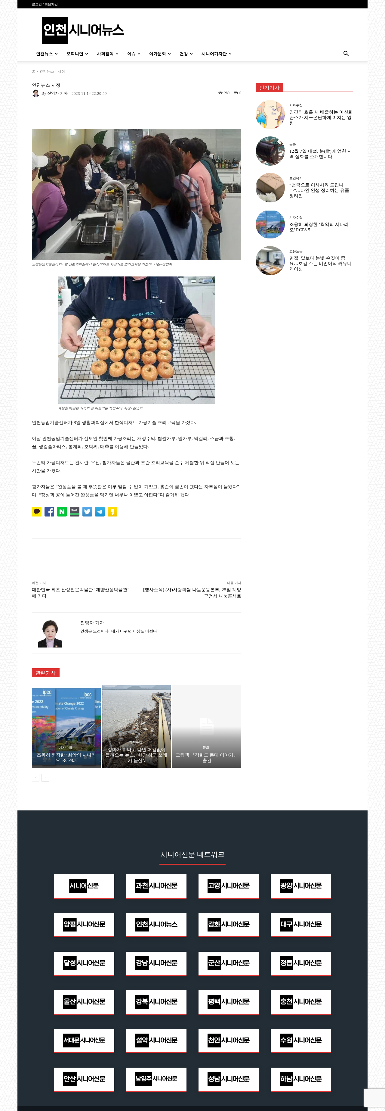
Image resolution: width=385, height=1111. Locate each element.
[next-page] (45, 778)
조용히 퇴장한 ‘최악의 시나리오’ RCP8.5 (66, 758)
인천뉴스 (44, 53)
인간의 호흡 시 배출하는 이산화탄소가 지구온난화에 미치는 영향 (321, 117)
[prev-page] (35, 778)
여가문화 (157, 53)
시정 (61, 71)
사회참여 (105, 53)
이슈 (131, 53)
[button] (346, 54)
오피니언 (74, 53)
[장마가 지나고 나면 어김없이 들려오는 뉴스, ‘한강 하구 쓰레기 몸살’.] (136, 726)
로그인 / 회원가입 (45, 4)
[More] (217, 554)
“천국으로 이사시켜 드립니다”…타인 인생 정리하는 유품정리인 (319, 190)
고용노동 (296, 251)
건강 (184, 53)
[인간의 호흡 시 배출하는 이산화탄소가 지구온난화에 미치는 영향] (270, 114)
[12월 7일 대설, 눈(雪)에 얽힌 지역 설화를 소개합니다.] (270, 151)
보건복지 (296, 178)
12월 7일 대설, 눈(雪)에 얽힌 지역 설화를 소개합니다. (320, 154)
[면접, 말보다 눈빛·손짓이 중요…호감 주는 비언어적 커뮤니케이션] (270, 260)
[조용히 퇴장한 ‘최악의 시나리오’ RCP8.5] (66, 726)
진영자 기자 (57, 93)
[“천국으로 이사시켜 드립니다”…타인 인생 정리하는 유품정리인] (270, 187)
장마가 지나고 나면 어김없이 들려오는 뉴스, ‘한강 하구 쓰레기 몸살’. (136, 755)
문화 (206, 747)
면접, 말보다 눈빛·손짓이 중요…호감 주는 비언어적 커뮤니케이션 (320, 263)
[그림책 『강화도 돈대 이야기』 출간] (206, 726)
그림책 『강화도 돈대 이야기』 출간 (207, 758)
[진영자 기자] (37, 93)
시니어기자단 (214, 53)
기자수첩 (65, 747)
